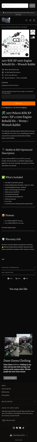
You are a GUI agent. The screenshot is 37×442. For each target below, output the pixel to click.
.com (3, 259)
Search (32, 5)
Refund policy (5, 392)
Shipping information (10, 267)
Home (3, 27)
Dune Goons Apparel (10, 378)
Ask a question (7, 272)
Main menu (7, 402)
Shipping (4, 85)
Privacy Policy (5, 395)
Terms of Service (6, 389)
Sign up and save (10, 408)
